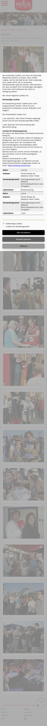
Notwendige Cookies (14, 223)
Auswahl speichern (23, 239)
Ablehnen (23, 246)
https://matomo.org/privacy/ (19, 165)
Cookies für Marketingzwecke (17, 226)
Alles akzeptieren (23, 233)
